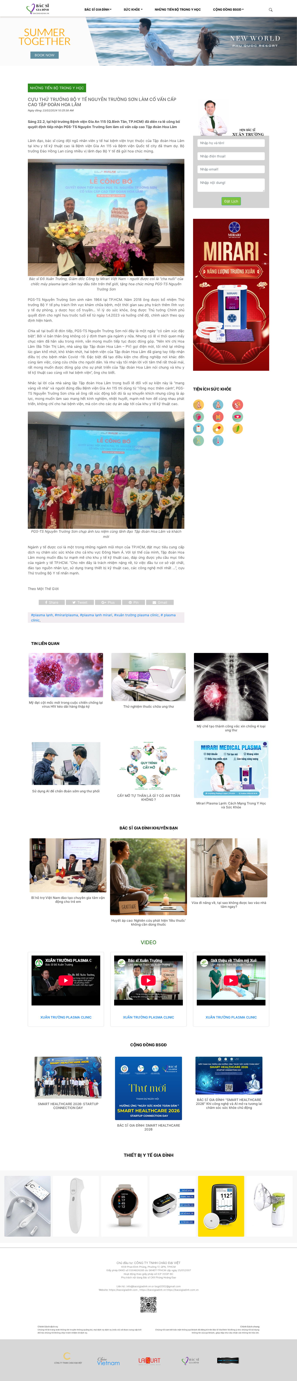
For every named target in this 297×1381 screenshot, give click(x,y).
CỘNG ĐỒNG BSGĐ (227, 9)
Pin (135, 602)
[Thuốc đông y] (237, 428)
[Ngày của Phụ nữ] (237, 404)
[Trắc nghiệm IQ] (199, 416)
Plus (111, 602)
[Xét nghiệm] (218, 440)
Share (53, 602)
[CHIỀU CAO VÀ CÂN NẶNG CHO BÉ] (218, 404)
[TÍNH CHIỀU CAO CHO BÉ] (199, 404)
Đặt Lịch (231, 201)
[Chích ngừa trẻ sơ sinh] (237, 416)
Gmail (162, 602)
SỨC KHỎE (132, 9)
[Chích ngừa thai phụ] (218, 416)
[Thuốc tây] (218, 428)
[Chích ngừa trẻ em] (199, 428)
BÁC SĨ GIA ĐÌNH (97, 9)
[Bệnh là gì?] (199, 440)
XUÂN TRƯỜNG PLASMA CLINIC (66, 1017)
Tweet (81, 602)
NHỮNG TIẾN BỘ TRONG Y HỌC (178, 9)
